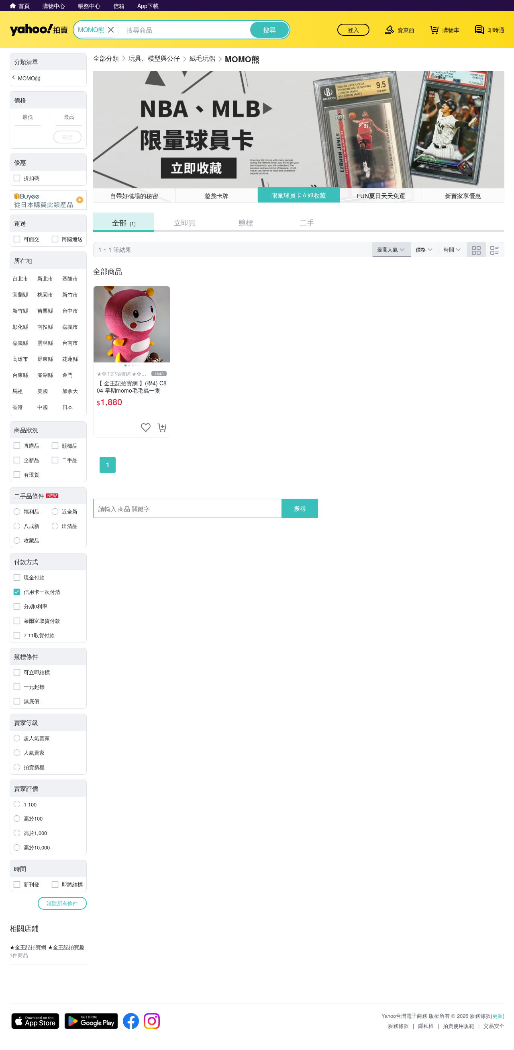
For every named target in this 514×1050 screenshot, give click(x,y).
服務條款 (398, 1026)
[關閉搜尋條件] (111, 30)
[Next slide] (164, 324)
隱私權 (426, 1026)
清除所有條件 (62, 903)
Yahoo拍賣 (39, 29)
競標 (246, 222)
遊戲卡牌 (216, 195)
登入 (353, 30)
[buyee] (48, 200)
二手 (307, 222)
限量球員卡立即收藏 (298, 195)
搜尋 (300, 508)
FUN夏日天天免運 (381, 195)
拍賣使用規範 (458, 1026)
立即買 (185, 222)
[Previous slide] (99, 324)
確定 (67, 137)
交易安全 (493, 1026)
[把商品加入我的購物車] (162, 427)
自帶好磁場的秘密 (134, 195)
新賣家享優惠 (463, 195)
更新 (497, 1015)
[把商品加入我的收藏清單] (146, 427)
